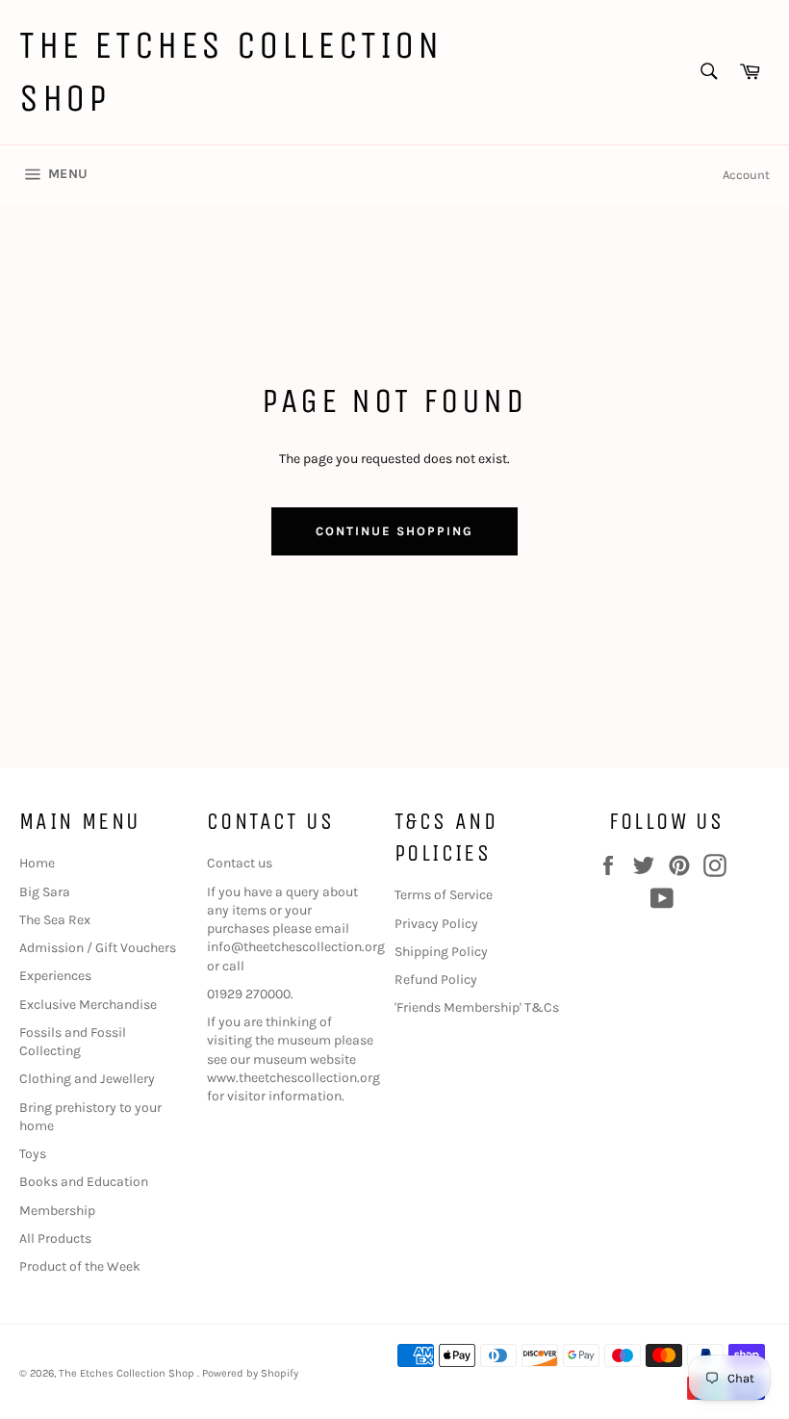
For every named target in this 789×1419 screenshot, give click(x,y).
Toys (32, 1154)
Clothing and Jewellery (87, 1079)
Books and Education (83, 1182)
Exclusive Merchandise (88, 1004)
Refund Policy (435, 979)
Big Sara (44, 892)
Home (37, 863)
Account (746, 175)
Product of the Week (79, 1266)
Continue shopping (394, 531)
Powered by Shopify (250, 1373)
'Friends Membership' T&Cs (476, 1007)
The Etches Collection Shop (231, 71)
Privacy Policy (436, 924)
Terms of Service (443, 895)
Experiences (55, 976)
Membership (57, 1210)
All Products (55, 1238)
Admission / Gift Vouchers (97, 948)
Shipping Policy (441, 951)
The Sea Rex (54, 920)
